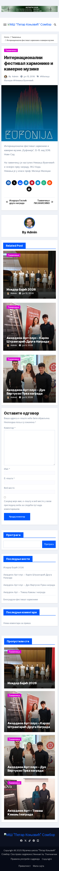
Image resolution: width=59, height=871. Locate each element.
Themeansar (51, 854)
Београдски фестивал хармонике (20, 599)
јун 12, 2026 (28, 293)
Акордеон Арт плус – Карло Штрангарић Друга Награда (28, 339)
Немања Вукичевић (24, 80)
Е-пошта (9, 478)
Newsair (37, 854)
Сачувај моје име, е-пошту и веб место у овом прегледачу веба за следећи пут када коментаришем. (27, 505)
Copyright (47, 859)
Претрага (13, 535)
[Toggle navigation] (5, 24)
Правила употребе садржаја (25, 859)
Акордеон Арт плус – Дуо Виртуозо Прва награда (26, 391)
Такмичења (10, 50)
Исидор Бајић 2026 (21, 289)
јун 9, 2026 (27, 345)
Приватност (25, 866)
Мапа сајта (38, 866)
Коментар (10, 427)
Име (7, 469)
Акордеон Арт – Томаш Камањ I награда (24, 592)
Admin (15, 76)
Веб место (9, 488)
